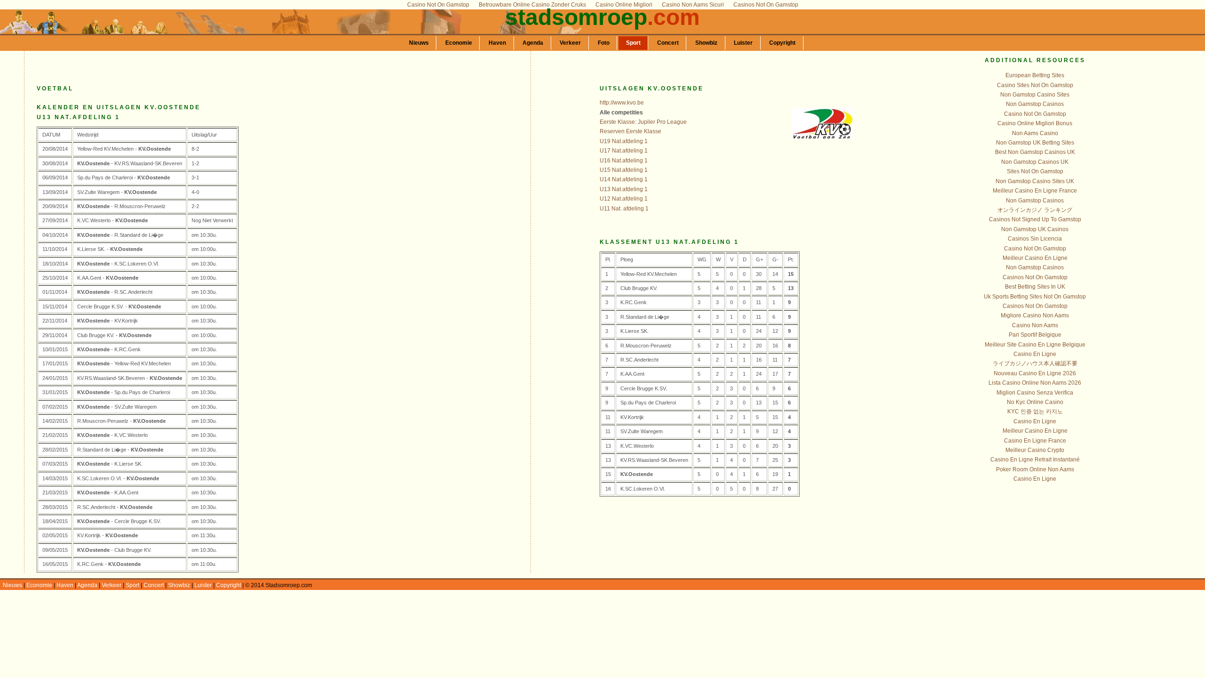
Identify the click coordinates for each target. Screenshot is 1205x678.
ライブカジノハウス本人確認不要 (1035, 363)
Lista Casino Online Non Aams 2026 (1034, 382)
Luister (743, 43)
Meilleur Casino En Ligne (1035, 258)
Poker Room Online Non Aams (1035, 469)
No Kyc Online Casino (1035, 402)
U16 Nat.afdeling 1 (624, 160)
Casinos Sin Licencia (1035, 238)
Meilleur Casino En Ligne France (1035, 190)
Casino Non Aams (1035, 325)
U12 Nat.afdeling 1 (624, 198)
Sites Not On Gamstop (1035, 171)
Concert (668, 43)
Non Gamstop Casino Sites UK (1035, 181)
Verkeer (570, 43)
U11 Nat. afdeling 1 (624, 208)
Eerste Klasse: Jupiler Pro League (643, 122)
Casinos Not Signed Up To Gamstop (1035, 219)
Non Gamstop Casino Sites (1034, 94)
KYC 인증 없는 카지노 (1035, 411)
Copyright (782, 43)
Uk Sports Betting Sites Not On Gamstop (1035, 296)
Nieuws (419, 43)
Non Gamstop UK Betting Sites (1035, 142)
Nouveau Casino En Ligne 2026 (1035, 373)
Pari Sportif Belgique (1035, 334)
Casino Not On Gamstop (1035, 114)
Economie (458, 43)
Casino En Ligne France (1035, 440)
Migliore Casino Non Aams (1035, 315)
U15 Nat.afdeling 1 (624, 170)
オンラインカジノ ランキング (1034, 210)
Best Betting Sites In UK (1035, 286)
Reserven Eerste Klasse (630, 131)
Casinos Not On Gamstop (1035, 277)
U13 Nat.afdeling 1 (624, 189)
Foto (604, 43)
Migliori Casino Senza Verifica (1034, 392)
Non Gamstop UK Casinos (1034, 229)
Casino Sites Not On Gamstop (1035, 85)
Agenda (532, 43)
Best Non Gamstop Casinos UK (1035, 152)
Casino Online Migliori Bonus (1034, 123)
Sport (633, 43)
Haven (497, 43)
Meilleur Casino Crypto (1034, 450)
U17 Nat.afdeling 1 (624, 150)
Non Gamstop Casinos (1035, 104)
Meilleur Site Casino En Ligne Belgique (1035, 344)
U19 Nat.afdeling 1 (624, 141)
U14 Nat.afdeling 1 (624, 179)
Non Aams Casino (1035, 133)
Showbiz (706, 43)
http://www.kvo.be (622, 102)
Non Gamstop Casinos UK (1034, 162)
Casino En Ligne (1034, 354)
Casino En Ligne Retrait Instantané (1035, 459)
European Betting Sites (1034, 75)
